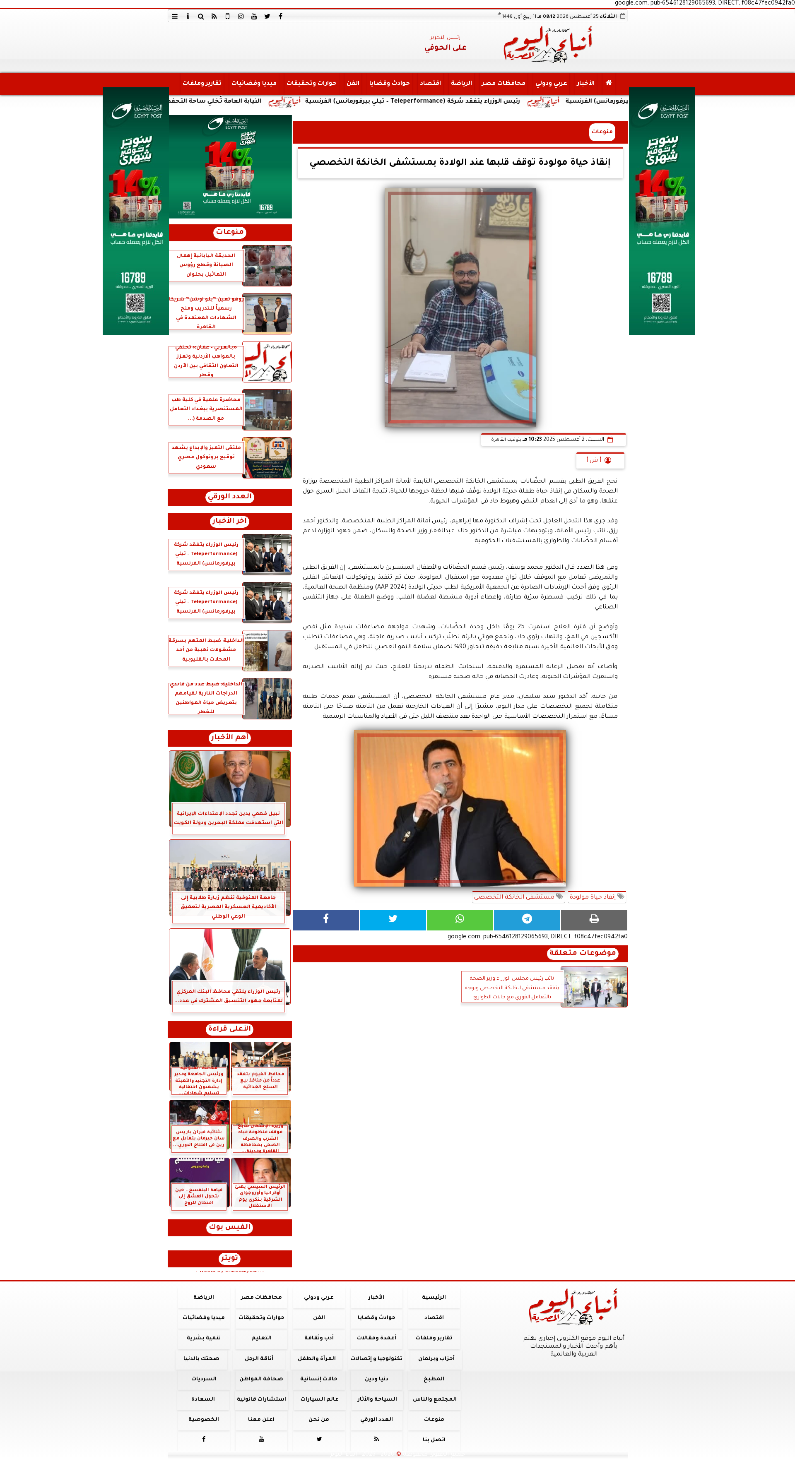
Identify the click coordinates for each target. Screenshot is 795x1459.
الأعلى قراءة (229, 1030)
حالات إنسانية (318, 1379)
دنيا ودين (376, 1379)
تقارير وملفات (201, 84)
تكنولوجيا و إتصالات (376, 1359)
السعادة (202, 1400)
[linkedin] (241, 16)
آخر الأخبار (229, 522)
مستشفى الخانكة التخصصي (515, 897)
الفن (352, 84)
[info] (188, 16)
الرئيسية (434, 1298)
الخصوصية (203, 1420)
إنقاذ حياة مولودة (593, 897)
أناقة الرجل (259, 1359)
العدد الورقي (230, 497)
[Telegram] (527, 920)
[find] (201, 16)
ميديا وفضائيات (253, 84)
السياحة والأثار (377, 1400)
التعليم (261, 1338)
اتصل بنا (433, 1440)
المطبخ (434, 1379)
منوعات (602, 132)
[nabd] (227, 16)
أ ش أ (593, 461)
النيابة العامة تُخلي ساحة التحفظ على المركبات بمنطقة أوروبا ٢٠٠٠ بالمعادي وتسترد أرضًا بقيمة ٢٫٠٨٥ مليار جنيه (200, 102)
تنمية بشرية (204, 1338)
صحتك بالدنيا (201, 1359)
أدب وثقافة (318, 1338)
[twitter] (267, 16)
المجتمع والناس (435, 1400)
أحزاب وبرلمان (436, 1359)
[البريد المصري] (230, 167)
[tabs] (174, 16)
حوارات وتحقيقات (311, 84)
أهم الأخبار (229, 738)
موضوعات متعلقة (582, 954)
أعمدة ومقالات (376, 1338)
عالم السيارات (320, 1400)
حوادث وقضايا (389, 84)
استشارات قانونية (261, 1400)
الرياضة (461, 84)
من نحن (318, 1420)
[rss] (214, 16)
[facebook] (280, 16)
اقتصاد (430, 84)
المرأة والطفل (316, 1359)
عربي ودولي (551, 84)
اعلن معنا (261, 1420)
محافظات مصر (503, 84)
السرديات (203, 1379)
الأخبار (585, 84)
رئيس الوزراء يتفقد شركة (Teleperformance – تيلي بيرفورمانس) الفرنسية (511, 102)
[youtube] (254, 16)
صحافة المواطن (261, 1379)
